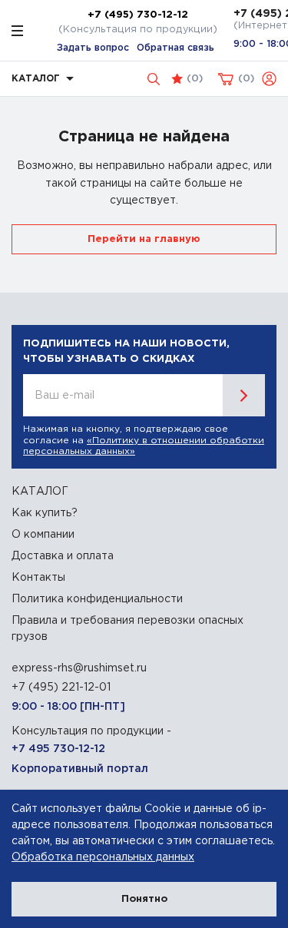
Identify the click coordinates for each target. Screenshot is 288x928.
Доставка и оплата (63, 556)
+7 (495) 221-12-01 (61, 687)
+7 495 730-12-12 (58, 749)
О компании (43, 534)
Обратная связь (175, 48)
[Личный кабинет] (269, 78)
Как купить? (45, 513)
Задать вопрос (93, 48)
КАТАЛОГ (40, 491)
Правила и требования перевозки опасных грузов (127, 628)
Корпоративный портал (80, 769)
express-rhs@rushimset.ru (79, 668)
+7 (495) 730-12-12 (138, 14)
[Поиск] (153, 79)
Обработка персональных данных (103, 857)
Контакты (38, 577)
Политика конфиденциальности (97, 599)
